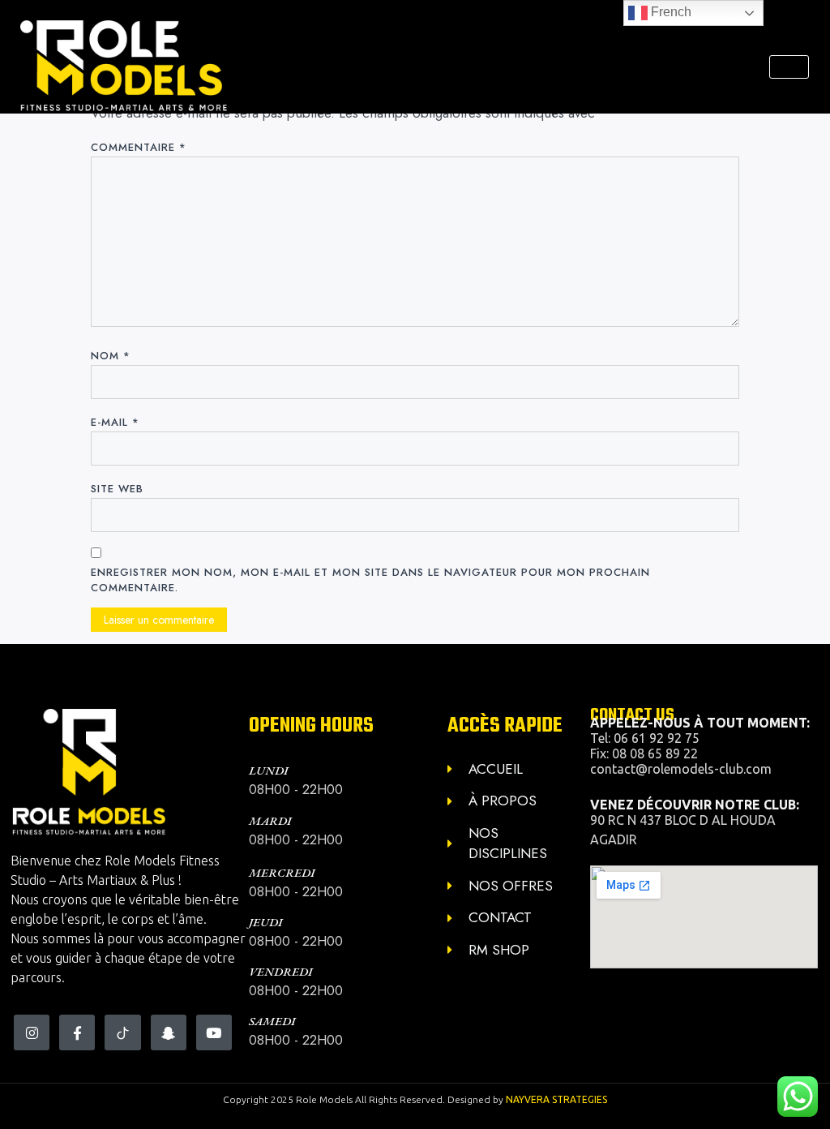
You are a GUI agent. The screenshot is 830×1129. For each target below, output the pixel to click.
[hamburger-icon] (789, 67)
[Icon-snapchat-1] (168, 1032)
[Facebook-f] (77, 1032)
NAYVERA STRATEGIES (556, 1099)
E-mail (115, 422)
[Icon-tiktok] (122, 1032)
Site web (117, 488)
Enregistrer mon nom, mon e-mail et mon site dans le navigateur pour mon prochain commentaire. (370, 580)
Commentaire (138, 147)
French (669, 12)
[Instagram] (31, 1032)
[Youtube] (214, 1032)
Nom (110, 355)
